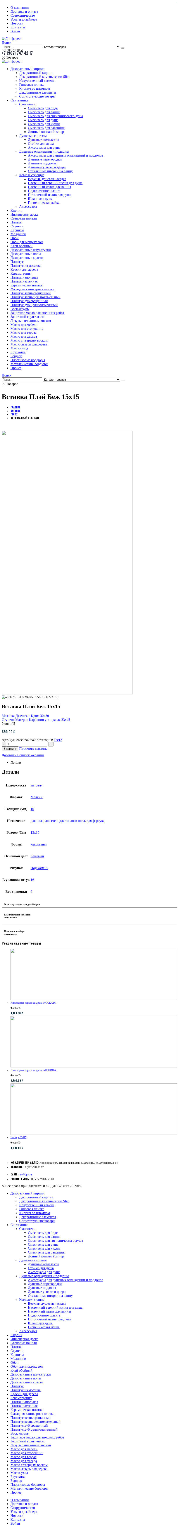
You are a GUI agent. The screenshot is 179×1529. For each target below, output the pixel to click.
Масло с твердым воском (29, 340)
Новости (16, 23)
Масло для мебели (24, 324)
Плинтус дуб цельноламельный (34, 305)
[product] (93, 974)
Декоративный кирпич (27, 69)
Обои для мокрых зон (26, 242)
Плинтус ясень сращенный (30, 293)
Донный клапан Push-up (46, 132)
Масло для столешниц (26, 328)
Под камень (39, 868)
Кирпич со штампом (34, 88)
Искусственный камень (36, 80)
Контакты (17, 27)
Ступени (17, 226)
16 (32, 880)
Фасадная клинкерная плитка (32, 289)
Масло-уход (19, 348)
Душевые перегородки (45, 159)
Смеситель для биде (43, 108)
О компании (19, 7)
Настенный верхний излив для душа (55, 183)
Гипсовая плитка (31, 84)
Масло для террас (23, 332)
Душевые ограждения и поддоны (44, 151)
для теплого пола (72, 821)
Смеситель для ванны (44, 112)
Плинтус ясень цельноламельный (35, 297)
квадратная (39, 844)
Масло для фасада (23, 336)
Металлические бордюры (29, 364)
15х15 (35, 832)
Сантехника (19, 100)
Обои (14, 238)
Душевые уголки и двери (47, 167)
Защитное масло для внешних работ (37, 313)
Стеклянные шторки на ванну (50, 171)
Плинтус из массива (25, 265)
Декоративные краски (26, 258)
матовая (36, 785)
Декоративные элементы (37, 92)
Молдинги (18, 234)
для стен (51, 821)
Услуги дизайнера (23, 19)
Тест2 (58, 740)
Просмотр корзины (33, 748)
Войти (15, 31)
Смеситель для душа (43, 120)
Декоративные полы (25, 254)
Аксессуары (28, 206)
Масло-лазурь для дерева (28, 344)
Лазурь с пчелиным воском (30, 321)
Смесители (27, 104)
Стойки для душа (41, 143)
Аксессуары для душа (44, 147)
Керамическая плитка (26, 285)
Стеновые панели (23, 218)
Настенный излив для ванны (49, 187)
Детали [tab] (15, 762)
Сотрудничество (22, 15)
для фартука (96, 821)
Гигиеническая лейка (44, 202)
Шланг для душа (40, 198)
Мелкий (37, 797)
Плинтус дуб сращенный (29, 301)
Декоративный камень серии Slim (44, 76)
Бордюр (16, 356)
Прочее (15, 368)
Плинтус (17, 261)
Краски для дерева (24, 269)
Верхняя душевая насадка (47, 179)
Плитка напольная (24, 277)
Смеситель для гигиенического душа (55, 116)
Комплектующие (31, 175)
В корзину (10, 748)
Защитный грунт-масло (27, 317)
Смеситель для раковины (46, 128)
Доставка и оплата (24, 11)
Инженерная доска (24, 214)
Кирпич (16, 210)
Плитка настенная (24, 281)
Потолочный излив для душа (49, 195)
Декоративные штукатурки (30, 250)
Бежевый (37, 856)
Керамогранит (21, 273)
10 (32, 809)
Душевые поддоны (42, 163)
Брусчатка (18, 352)
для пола (37, 821)
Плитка (16, 222)
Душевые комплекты (43, 139)
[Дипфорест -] (12, 38)
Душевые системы (33, 136)
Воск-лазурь (19, 309)
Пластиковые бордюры (27, 360)
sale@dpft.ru (25, 1174)
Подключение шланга (44, 191)
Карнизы (17, 230)
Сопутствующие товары (37, 96)
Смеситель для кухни (44, 124)
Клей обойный (21, 246)
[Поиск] (122, 48)
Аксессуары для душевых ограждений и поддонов (65, 155)
